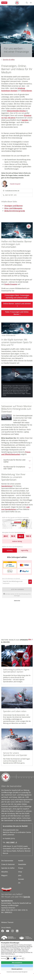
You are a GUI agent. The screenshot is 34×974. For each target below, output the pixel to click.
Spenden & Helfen (9, 60)
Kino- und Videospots (13, 208)
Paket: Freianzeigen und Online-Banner (17, 313)
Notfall (4, 3)
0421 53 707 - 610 (10, 195)
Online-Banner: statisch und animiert (17, 303)
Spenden (25, 120)
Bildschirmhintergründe (14, 211)
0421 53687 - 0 (11, 842)
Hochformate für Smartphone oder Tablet (14, 468)
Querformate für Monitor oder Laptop (14, 461)
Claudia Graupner (15, 184)
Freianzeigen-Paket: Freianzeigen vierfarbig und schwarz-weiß (17, 296)
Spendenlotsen (6, 486)
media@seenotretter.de (12, 190)
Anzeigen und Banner (13, 205)
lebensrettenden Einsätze (16, 111)
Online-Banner (26, 91)
